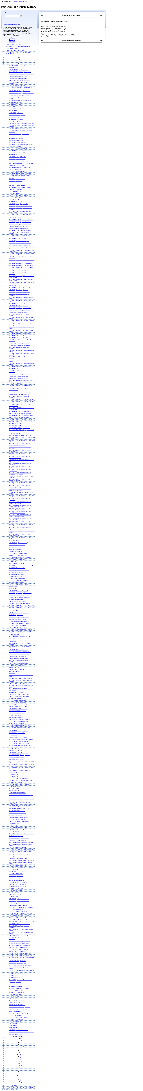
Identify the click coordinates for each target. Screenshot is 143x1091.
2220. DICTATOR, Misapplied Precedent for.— (20, 748)
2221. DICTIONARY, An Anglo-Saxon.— (19, 750)
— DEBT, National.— (15, 183)
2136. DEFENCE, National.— (16, 547)
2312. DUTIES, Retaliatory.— (16, 977)
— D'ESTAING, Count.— (16, 715)
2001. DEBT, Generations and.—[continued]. (20, 161)
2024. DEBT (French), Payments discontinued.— (21, 219)
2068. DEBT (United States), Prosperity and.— (20, 335)
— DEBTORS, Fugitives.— (16, 383)
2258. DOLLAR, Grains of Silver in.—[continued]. (21, 849)
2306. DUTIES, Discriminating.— (17, 963)
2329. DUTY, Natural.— (15, 1015)
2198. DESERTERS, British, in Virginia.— (19, 696)
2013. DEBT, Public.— (15, 191)
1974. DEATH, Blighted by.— (16, 102)
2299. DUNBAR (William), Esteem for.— (19, 947)
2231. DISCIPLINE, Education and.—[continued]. (21, 780)
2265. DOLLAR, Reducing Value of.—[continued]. (21, 867)
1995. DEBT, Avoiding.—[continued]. (18, 148)
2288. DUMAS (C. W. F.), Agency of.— (18, 919)
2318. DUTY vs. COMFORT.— (16, 992)
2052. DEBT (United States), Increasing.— (19, 292)
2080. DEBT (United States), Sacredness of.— (20, 368)
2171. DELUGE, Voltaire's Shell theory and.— (20, 623)
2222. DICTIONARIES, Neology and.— (19, 752)
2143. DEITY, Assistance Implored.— (18, 563)
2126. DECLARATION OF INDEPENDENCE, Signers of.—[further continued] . (20, 515)
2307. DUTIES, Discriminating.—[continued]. (20, 965)
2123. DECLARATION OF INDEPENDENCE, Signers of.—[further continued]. (20, 506)
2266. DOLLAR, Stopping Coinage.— (18, 869)
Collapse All (7, 1089)
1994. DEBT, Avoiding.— (16, 146)
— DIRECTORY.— (14, 776)
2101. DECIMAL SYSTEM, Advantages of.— (20, 423)
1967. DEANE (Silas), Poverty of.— (18, 85)
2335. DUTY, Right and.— (16, 1027)
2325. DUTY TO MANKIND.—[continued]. (19, 1007)
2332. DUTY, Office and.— (16, 1021)
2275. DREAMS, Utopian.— (16, 890)
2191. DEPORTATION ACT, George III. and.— (20, 678)
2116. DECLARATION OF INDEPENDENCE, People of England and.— (20, 480)
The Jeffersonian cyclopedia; (11, 24)
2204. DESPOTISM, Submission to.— (18, 708)
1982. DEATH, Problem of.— (16, 119)
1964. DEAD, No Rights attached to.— (18, 78)
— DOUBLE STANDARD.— (16, 873)
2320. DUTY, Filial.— (15, 996)
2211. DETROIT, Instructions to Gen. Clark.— (20, 725)
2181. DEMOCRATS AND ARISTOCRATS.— (20, 652)
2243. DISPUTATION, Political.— (17, 813)
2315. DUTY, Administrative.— (17, 986)
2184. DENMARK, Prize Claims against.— (19, 658)
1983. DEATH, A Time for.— (16, 121)
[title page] (12, 40)
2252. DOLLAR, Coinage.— (16, 836)
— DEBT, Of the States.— (16, 197)
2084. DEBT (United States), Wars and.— (19, 378)
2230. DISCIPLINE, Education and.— (18, 778)
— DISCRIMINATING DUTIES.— (17, 792)
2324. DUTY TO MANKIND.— (17, 1005)
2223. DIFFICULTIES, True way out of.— (19, 755)
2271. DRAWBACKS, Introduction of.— (19, 882)
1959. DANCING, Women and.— (17, 67)
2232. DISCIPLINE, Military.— (17, 782)
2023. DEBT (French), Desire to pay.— (18, 217)
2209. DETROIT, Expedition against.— (18, 721)
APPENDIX (14, 1085)
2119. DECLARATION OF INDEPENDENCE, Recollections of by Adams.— (20, 489)
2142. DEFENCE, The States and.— (17, 559)
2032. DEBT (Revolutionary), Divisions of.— (20, 238)
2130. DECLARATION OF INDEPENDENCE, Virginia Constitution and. (20, 528)
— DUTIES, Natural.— (15, 982)
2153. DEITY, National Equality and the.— (19, 584)
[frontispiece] (12, 38)
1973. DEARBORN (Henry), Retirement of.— (20, 100)
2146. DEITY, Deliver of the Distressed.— (19, 570)
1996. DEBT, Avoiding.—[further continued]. (20, 150)
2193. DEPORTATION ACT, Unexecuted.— (19, 683)
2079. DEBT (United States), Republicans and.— (20, 366)
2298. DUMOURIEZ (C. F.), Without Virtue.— (20, 945)
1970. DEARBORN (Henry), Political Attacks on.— (21, 93)
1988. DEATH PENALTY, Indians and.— (19, 134)
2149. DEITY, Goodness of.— (16, 576)
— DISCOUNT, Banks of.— (16, 786)
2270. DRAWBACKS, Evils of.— (17, 880)
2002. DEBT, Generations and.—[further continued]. (21, 163)
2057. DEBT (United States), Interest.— (18, 305)
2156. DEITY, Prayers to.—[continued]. (18, 590)
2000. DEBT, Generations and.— (17, 159)
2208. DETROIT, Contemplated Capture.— (19, 719)
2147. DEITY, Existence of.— (16, 572)
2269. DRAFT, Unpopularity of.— (17, 878)
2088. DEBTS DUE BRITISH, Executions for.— (20, 392)
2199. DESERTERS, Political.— (17, 698)
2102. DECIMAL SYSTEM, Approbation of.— (20, 425)
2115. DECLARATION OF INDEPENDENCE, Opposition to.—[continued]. (20, 473)
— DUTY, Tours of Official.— (16, 1036)
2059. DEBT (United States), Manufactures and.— (21, 310)
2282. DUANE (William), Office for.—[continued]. (21, 907)
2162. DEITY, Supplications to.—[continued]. (20, 603)
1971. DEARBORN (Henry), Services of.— (19, 95)
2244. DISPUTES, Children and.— (17, 815)
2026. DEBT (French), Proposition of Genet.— (20, 224)
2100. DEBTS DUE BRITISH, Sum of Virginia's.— (21, 421)
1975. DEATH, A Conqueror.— (16, 104)
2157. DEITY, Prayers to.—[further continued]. (20, 593)
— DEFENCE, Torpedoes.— (16, 561)
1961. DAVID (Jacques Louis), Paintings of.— (20, 72)
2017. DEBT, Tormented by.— (16, 201)
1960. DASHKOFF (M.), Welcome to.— (18, 69)
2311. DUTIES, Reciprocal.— (16, 975)
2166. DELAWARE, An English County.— (19, 612)
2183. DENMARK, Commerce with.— (18, 656)
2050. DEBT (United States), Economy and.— (20, 287)
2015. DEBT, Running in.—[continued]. (18, 195)
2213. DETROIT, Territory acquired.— (18, 730)
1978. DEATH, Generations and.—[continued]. (20, 110)
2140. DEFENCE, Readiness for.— (17, 555)
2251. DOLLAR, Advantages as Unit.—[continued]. (21, 833)
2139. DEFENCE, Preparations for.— (18, 553)
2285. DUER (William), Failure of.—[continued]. (21, 913)
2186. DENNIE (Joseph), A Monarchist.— (19, 663)
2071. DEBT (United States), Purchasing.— (19, 343)
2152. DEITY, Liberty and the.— (17, 582)
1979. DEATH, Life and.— (16, 113)
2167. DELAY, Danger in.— (16, 615)
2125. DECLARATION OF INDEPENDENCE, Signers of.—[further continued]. (20, 512)
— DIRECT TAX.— (15, 774)
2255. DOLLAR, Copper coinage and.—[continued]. (21, 842)
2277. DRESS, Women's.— (16, 894)
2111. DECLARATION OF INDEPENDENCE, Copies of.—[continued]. (20, 457)
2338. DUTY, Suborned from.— (17, 1034)
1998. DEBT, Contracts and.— (16, 154)
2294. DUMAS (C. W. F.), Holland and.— (19, 935)
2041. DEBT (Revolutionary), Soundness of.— (20, 263)
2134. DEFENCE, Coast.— (16, 540)
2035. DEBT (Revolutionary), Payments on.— (20, 245)
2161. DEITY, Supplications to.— (17, 601)
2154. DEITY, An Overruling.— (17, 586)
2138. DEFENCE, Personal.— (16, 551)
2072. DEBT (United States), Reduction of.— (20, 345)
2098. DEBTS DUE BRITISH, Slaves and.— (19, 417)
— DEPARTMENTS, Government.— (18, 665)
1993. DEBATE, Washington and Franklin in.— (20, 144)
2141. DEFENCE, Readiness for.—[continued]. (20, 557)
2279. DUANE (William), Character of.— (19, 901)
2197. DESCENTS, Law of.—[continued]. (19, 694)
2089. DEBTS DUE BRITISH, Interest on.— (19, 394)
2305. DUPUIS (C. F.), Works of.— (17, 961)
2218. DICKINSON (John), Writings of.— (19, 743)
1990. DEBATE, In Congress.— (17, 138)
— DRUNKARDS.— (15, 896)
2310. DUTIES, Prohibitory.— (16, 973)
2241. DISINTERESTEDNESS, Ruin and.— (19, 808)
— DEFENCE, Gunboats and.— (17, 545)
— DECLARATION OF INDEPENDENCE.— (20, 435)
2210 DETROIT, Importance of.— (17, 723)
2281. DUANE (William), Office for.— (18, 905)
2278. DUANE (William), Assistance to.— (19, 899)
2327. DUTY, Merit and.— (16, 1011)
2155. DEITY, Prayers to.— (16, 588)
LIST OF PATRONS (12, 48)
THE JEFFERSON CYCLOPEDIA (16, 50)
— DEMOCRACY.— (15, 634)
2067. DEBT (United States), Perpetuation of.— (20, 333)
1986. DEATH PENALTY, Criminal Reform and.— (21, 128)
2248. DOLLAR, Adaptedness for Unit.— (19, 827)
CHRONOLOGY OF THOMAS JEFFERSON (18, 46)
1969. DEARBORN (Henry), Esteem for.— (19, 91)
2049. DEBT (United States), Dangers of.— (19, 285)
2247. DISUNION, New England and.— (18, 821)
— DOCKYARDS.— (15, 825)
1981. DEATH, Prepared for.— (16, 117)
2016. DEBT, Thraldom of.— (16, 199)
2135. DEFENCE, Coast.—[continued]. (18, 543)
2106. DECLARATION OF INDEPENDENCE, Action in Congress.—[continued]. (22, 441)
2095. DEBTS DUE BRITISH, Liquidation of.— (20, 411)
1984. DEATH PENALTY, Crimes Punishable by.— (21, 123)
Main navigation (22, 1)
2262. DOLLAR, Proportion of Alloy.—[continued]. (21, 860)
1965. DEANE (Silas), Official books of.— (19, 80)
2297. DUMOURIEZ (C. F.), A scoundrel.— (19, 943)
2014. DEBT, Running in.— (16, 193)
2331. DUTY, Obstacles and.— (16, 1019)
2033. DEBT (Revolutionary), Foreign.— (19, 241)
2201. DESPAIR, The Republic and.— (18, 702)
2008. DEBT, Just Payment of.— (17, 179)
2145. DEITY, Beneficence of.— (17, 568)
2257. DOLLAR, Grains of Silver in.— (18, 847)
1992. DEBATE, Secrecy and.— (17, 142)
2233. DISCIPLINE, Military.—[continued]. (19, 784)
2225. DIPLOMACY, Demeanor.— (17, 759)
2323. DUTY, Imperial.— (16, 1002)
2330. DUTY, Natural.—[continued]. (18, 1017)
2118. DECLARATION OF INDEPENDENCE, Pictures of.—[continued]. (20, 486)
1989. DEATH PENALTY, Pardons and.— (19, 136)
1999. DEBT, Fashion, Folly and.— (17, 157)
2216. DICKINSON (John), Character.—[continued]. (21, 739)
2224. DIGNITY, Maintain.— (16, 757)
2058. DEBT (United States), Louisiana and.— (20, 308)
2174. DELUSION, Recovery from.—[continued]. (21, 629)
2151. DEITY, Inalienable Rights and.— (18, 580)
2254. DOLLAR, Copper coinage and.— (19, 840)
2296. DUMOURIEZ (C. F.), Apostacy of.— (19, 941)
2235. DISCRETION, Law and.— (17, 790)
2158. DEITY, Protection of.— (16, 595)
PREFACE (12, 42)
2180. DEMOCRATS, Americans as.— (18, 649)
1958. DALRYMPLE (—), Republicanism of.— (20, 65)
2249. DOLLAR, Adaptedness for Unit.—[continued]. (22, 829)
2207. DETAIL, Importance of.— (17, 717)
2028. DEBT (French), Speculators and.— (19, 228)
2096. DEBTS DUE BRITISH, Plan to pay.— (20, 413)
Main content (14, 1)
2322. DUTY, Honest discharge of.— (18, 1000)
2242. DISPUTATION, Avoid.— (17, 811)
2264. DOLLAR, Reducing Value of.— (18, 865)
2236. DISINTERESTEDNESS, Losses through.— (21, 795)
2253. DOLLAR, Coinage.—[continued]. (19, 838)
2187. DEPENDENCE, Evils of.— (17, 667)
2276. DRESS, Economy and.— (17, 892)
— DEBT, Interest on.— (15, 169)
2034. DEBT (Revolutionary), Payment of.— (20, 243)
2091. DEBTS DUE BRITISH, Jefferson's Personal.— (21, 399)
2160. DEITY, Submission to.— (17, 599)
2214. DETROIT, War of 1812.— (17, 733)
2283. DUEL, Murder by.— (16, 909)
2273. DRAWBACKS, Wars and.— (17, 886)
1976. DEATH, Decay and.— (16, 106)
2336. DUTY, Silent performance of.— (18, 1030)
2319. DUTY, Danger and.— (16, 994)
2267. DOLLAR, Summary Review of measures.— (21, 871)
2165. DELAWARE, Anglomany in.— (18, 610)
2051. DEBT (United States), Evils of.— (18, 290)
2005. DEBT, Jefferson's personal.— (18, 171)
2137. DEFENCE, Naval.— (16, 549)
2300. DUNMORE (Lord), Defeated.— (18, 949)
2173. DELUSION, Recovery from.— (18, 627)
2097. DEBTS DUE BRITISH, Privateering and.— (21, 415)
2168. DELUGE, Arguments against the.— (19, 617)
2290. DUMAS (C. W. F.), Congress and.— (19, 924)
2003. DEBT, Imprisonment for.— (17, 165)
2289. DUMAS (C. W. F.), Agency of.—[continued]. (21, 921)
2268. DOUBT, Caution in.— (16, 876)
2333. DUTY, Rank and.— (15, 1023)
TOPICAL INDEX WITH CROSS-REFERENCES (20, 1087)
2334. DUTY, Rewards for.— (16, 1025)
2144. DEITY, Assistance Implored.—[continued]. (21, 565)
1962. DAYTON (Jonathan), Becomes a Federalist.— (21, 74)
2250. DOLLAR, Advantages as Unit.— (18, 831)
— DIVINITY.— (14, 823)
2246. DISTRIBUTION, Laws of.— (17, 819)
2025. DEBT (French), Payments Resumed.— (20, 222)
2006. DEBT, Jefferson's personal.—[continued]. (20, 173)
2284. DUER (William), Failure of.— (18, 911)
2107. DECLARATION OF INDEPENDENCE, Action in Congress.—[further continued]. (22, 444)
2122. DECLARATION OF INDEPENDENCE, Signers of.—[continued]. (20, 502)
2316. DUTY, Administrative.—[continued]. (19, 988)
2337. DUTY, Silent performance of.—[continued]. (21, 1032)
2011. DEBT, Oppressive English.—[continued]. (20, 187)
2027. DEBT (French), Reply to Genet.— (19, 226)
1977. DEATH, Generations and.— (17, 108)
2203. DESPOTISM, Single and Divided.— (19, 706)
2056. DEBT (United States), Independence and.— (21, 303)
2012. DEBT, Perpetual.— (15, 189)
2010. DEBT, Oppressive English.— (17, 185)
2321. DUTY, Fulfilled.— (16, 998)
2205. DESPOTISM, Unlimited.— (17, 711)
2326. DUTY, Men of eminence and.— (18, 1009)
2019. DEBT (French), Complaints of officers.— (20, 206)
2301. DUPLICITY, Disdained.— (17, 951)
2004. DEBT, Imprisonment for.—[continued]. (20, 167)
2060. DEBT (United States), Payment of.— (19, 312)
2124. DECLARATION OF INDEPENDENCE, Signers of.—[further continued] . (20, 509)
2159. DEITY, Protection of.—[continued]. (19, 597)
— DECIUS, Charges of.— (15, 433)
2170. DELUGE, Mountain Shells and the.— (19, 621)
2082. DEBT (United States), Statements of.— (20, 374)
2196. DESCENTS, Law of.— (16, 692)
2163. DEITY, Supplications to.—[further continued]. (22, 605)
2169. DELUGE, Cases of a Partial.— (18, 619)
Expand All (13, 1089)
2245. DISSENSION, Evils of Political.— (19, 817)
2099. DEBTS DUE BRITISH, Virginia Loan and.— (21, 419)
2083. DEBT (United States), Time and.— (19, 376)
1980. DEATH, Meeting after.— (17, 115)
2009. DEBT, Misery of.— (15, 181)
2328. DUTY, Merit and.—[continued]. (18, 1013)
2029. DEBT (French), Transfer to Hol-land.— (20, 230)
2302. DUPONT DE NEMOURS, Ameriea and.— (21, 953)
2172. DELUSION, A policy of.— (17, 625)
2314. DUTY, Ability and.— (16, 984)
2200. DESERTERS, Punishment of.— (18, 700)
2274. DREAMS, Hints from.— (16, 888)
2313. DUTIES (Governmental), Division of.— (20, 980)
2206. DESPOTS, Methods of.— (17, 713)
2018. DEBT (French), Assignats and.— (18, 204)
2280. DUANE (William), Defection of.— (19, 903)
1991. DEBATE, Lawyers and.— (17, 140)
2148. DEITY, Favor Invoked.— (17, 574)
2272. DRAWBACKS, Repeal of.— (17, 884)
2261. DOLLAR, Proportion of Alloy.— (18, 858)
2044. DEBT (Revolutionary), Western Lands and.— (21, 270)
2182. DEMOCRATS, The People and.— (19, 654)
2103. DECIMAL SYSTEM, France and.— (19, 428)
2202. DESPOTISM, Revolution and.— (18, 704)
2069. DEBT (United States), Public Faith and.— (20, 337)
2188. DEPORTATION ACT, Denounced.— (19, 669)
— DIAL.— (14, 735)
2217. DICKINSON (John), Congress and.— (19, 741)
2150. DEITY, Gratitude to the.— (17, 578)
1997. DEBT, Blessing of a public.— (18, 152)
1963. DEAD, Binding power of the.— (18, 76)
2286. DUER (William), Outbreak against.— (19, 915)
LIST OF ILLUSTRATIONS (14, 44)
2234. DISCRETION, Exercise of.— (18, 788)
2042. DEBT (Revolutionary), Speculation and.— (21, 265)
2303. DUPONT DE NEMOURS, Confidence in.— (21, 955)
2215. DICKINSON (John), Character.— (18, 737)
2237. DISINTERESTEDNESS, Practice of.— (20, 797)
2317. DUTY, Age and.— (16, 990)
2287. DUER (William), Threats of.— (18, 917)
